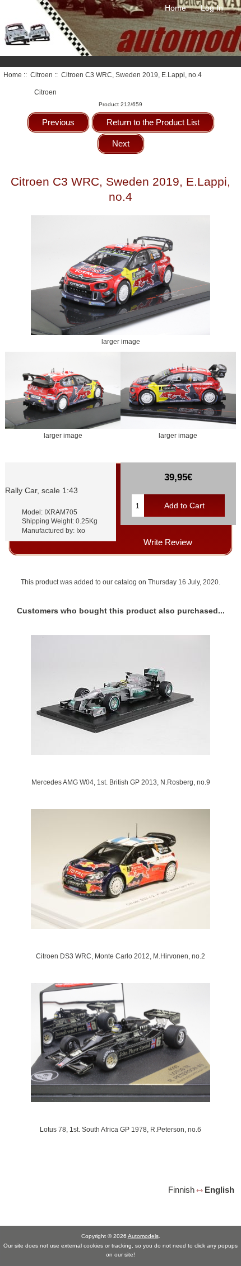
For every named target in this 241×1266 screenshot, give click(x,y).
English (219, 1189)
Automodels (143, 1236)
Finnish (181, 1189)
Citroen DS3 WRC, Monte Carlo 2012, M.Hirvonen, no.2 (120, 956)
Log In (212, 7)
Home (175, 7)
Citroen (41, 74)
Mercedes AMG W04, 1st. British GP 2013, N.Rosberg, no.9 (120, 782)
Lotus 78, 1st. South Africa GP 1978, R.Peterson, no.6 (120, 1129)
